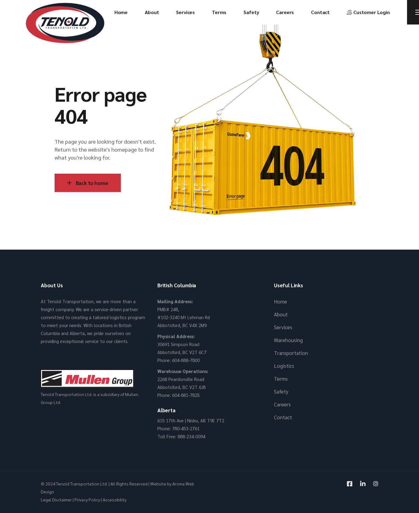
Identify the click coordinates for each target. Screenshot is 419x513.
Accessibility (114, 499)
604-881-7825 (186, 395)
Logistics (284, 365)
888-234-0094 (191, 436)
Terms (281, 378)
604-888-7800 (186, 360)
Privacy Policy (87, 499)
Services (283, 327)
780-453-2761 (186, 428)
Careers (282, 404)
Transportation (291, 352)
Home (280, 301)
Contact (283, 417)
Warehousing (288, 340)
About (281, 314)
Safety (281, 391)
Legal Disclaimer (56, 499)
